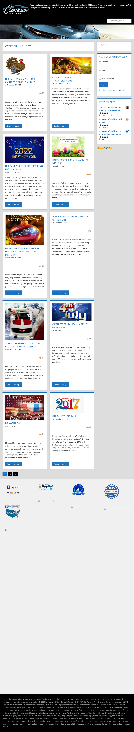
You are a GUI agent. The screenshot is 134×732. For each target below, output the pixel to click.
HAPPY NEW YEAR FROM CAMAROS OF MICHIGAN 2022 (24, 167)
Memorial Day (13, 423)
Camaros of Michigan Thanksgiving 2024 (64, 79)
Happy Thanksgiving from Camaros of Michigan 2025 (20, 80)
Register (102, 90)
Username (103, 61)
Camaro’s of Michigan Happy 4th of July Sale (70, 325)
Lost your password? (116, 90)
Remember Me (108, 79)
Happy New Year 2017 (64, 416)
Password (103, 70)
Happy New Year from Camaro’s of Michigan (70, 218)
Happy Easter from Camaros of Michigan (70, 161)
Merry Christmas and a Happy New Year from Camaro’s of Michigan (22, 252)
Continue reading (13, 126)
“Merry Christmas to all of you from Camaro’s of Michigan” (23, 345)
